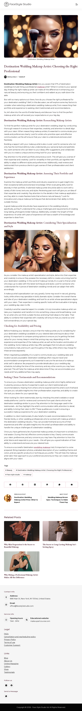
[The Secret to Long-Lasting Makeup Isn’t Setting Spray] (60, 531)
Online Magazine (11, 664)
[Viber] (47, 484)
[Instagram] (6, 685)
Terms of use (9, 642)
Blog (6, 658)
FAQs (6, 634)
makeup (27, 475)
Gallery (7, 667)
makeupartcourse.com (40, 621)
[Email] (72, 484)
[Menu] (77, 4)
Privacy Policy (10, 640)
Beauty (8, 470)
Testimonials (9, 672)
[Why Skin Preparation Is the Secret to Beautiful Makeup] (21, 531)
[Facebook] (10, 484)
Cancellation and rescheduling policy (20, 637)
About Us (8, 661)
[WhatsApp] (59, 484)
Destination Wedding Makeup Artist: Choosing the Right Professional (44, 470)
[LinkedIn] (35, 484)
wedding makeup (42, 447)
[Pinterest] (22, 484)
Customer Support (12, 645)
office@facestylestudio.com (22, 606)
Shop (6, 669)
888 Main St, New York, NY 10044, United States (30, 599)
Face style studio (12, 475)
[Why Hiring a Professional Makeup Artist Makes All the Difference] (21, 561)
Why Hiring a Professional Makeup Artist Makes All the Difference (21, 576)
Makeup (22, 77)
